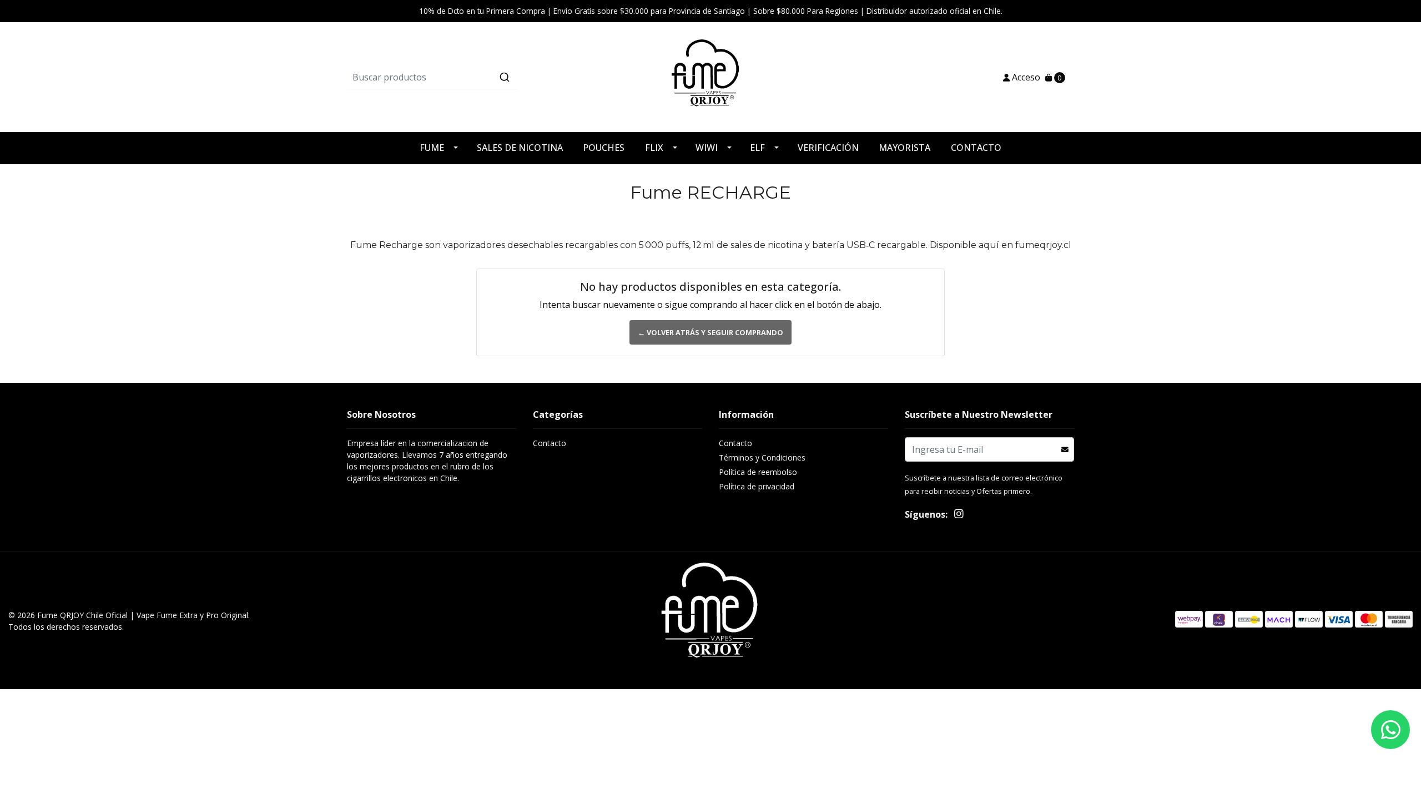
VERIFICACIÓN (828, 147)
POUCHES (603, 147)
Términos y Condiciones (762, 457)
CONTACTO (976, 147)
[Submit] (504, 77)
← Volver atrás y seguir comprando (710, 332)
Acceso (1025, 77)
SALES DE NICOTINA (520, 147)
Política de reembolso (758, 472)
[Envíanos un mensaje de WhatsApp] (1390, 729)
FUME (432, 147)
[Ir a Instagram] (959, 515)
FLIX (654, 147)
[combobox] (468, 77)
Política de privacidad (756, 486)
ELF (757, 147)
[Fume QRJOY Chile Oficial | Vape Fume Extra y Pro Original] (710, 76)
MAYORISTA (904, 147)
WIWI (707, 147)
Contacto (549, 443)
